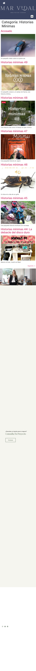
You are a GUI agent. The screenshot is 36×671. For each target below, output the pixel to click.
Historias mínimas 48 (14, 97)
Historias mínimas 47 (14, 131)
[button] (32, 16)
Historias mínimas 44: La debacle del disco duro (16, 231)
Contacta (10, 440)
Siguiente (31, 266)
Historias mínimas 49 (14, 62)
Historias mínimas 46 (14, 164)
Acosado (6, 31)
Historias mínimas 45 (14, 198)
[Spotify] (5, 626)
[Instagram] (2, 626)
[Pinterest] (7, 626)
